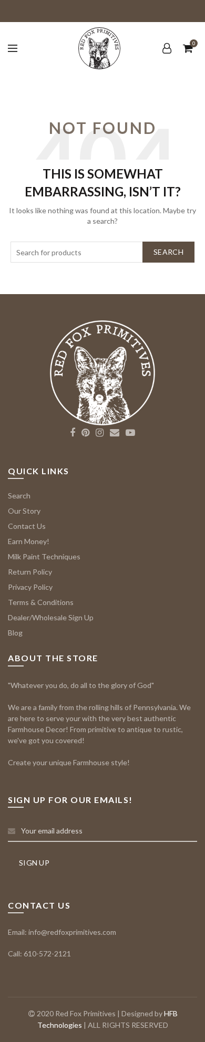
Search (168, 251)
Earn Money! (28, 541)
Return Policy (30, 571)
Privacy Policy (30, 586)
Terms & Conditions (41, 602)
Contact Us (27, 526)
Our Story (24, 510)
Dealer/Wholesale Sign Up (51, 617)
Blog (15, 632)
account (167, 48)
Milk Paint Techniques (44, 556)
